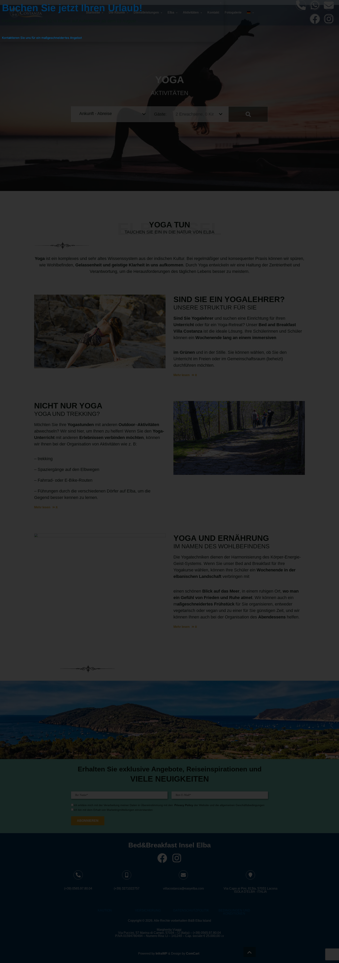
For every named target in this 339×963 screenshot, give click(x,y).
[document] (169, 481)
